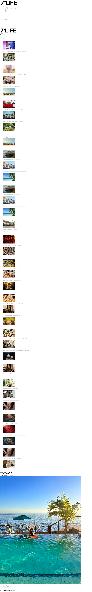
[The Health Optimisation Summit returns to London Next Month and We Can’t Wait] (9, 49)
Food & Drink (5, 12)
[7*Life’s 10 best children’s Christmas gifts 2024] (9, 421)
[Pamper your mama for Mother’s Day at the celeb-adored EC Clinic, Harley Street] (9, 467)
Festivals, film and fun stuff (10, 8)
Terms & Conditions (7, 586)
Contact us (5, 585)
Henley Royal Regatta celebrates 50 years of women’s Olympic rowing (13, 121)
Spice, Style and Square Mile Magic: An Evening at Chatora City (12, 268)
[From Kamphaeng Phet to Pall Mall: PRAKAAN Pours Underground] (9, 289)
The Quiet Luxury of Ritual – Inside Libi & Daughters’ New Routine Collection (14, 435)
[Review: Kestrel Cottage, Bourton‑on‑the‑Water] (9, 227)
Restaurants (7, 13)
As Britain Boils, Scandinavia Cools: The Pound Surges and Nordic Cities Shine (14, 171)
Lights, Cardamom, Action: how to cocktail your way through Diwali (12, 315)
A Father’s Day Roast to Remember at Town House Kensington (12, 280)
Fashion (6, 18)
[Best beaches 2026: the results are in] (9, 180)
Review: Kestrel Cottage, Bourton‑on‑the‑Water (10, 229)
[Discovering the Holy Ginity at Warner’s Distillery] (9, 324)
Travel (4, 9)
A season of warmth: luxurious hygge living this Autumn (11, 86)
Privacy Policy (5, 587)
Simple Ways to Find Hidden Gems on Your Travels (10, 147)
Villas (6, 11)
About (4, 588)
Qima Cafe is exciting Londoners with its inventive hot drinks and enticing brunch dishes (16, 350)
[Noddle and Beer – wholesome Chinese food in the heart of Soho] (9, 243)
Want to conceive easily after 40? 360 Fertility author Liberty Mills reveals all (14, 74)
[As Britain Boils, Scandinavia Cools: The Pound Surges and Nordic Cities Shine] (9, 168)
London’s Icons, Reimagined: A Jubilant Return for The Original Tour (13, 109)
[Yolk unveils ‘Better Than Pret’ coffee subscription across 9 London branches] (9, 359)
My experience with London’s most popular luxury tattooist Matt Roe (13, 411)
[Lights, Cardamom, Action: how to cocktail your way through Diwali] (9, 313)
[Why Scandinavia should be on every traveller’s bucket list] (9, 157)
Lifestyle (4, 6)
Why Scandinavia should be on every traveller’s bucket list (11, 159)
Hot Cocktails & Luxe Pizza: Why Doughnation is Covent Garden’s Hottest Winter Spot (15, 303)
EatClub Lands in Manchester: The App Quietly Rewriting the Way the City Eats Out (15, 338)
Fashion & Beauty (6, 16)
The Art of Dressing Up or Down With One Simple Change (11, 400)
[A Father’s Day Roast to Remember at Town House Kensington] (9, 278)
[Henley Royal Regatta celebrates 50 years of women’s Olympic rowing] (9, 119)
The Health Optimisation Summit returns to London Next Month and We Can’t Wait (15, 51)
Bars (6, 14)
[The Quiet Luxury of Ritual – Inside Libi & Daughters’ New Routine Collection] (9, 432)
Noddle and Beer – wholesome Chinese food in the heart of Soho (12, 245)
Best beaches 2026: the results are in (8, 182)
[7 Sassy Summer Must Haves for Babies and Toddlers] (9, 386)
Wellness (6, 7)
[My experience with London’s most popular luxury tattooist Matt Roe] (9, 409)
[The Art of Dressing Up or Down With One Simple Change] (9, 397)
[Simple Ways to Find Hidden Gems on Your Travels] (9, 95)
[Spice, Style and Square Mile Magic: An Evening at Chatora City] (9, 266)
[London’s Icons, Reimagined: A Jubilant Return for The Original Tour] (9, 107)
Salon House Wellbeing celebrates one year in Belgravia (11, 446)
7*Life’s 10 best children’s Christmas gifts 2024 (10, 423)
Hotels (6, 10)
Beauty (6, 19)
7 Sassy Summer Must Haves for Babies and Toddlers (10, 388)
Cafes (6, 15)
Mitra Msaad (10, 475)
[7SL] (8, 24)
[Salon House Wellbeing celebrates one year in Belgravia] (9, 444)
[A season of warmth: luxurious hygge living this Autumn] (9, 84)
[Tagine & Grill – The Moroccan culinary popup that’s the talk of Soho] (9, 254)
